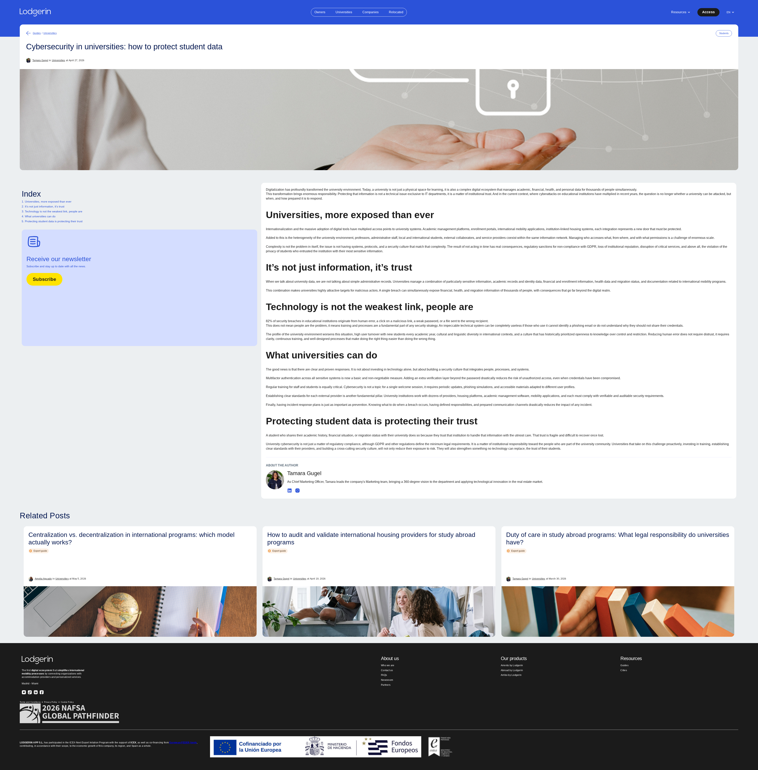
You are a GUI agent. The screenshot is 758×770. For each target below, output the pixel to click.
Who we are (387, 665)
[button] (680, 12)
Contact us (387, 670)
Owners (319, 12)
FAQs (384, 675)
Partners (385, 685)
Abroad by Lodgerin (512, 670)
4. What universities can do (38, 216)
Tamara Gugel (40, 60)
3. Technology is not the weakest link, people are (52, 211)
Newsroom (387, 680)
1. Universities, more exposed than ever (46, 201)
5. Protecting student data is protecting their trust (52, 221)
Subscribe (44, 279)
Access (708, 12)
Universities (344, 12)
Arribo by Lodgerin (511, 675)
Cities (623, 670)
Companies (370, 12)
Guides (37, 33)
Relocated (396, 12)
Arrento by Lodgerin (512, 665)
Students (724, 33)
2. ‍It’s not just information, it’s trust (43, 206)
